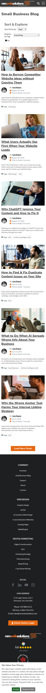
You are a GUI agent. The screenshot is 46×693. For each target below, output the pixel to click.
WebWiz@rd (23, 529)
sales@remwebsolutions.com (22, 613)
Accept (16, 689)
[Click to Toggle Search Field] (38, 3)
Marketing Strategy (23, 554)
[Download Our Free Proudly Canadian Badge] (23, 659)
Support (23, 480)
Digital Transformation (23, 544)
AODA (23, 510)
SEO (20, 174)
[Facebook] (13, 585)
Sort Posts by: (10, 29)
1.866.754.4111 (23, 610)
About (23, 485)
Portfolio (23, 471)
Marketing (12, 107)
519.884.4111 (23, 607)
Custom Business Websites (23, 520)
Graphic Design (23, 505)
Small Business (13, 368)
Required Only (28, 689)
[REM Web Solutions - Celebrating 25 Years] (23, 636)
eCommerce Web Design (23, 515)
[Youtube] (26, 585)
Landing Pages (23, 524)
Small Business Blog (23, 475)
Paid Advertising (23, 559)
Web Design (12, 174)
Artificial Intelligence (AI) (22, 237)
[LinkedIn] (19, 585)
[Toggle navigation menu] (43, 3)
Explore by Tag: (7, 35)
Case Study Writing (23, 569)
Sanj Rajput (16, 87)
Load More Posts (23, 448)
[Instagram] (33, 585)
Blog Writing (23, 564)
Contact (23, 490)
